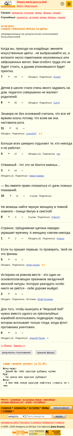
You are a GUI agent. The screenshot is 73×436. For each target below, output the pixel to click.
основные (15, 399)
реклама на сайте (10, 422)
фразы (47, 12)
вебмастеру (49, 422)
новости (60, 422)
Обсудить (33, 77)
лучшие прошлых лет (12, 402)
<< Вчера (6, 345)
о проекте (36, 422)
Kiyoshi (57, 77)
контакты (25, 422)
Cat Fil (57, 103)
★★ (40, 133)
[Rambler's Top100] (20, 432)
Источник (31, 299)
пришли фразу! (61, 408)
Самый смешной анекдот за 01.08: (25, 363)
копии (29, 402)
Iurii (58, 154)
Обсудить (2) (34, 238)
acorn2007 (31, 133)
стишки (56, 12)
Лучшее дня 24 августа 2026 (32, 2)
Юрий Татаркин (45, 299)
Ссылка (33, 196)
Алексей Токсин (37, 338)
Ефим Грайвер (36, 176)
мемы (38, 12)
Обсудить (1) (34, 154)
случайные (39, 402)
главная (6, 408)
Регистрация (31, 6)
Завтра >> (19, 345)
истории (29, 12)
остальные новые (32, 399)
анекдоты (17, 12)
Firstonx (60, 238)
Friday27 (56, 217)
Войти (20, 6)
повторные (49, 399)
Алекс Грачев (33, 265)
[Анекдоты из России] (8, 4)
